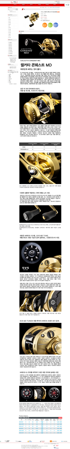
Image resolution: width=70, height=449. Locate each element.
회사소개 (45, 443)
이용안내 (57, 443)
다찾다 (67, 5)
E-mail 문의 (13, 62)
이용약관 (48, 443)
